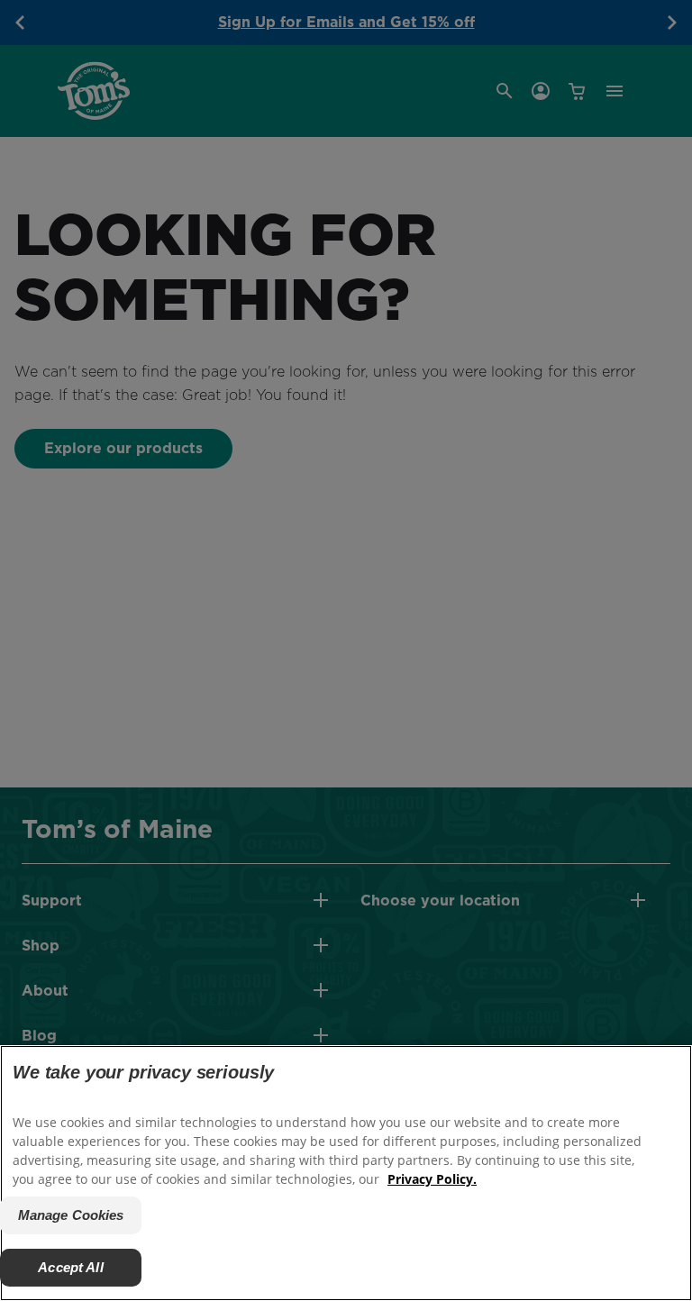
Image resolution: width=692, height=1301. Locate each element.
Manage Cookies (71, 1215)
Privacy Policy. (432, 1178)
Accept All (71, 1267)
